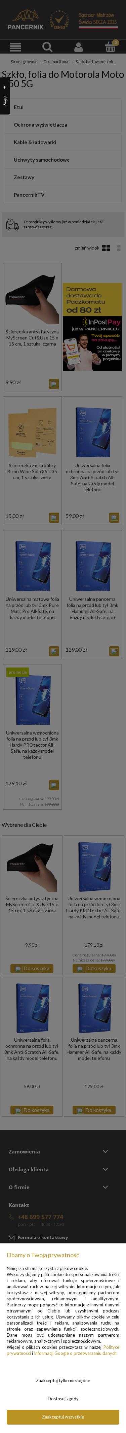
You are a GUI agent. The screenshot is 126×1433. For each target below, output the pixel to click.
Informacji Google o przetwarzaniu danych (75, 1353)
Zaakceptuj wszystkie (63, 1417)
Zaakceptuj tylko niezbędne (63, 1380)
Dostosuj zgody (63, 1398)
